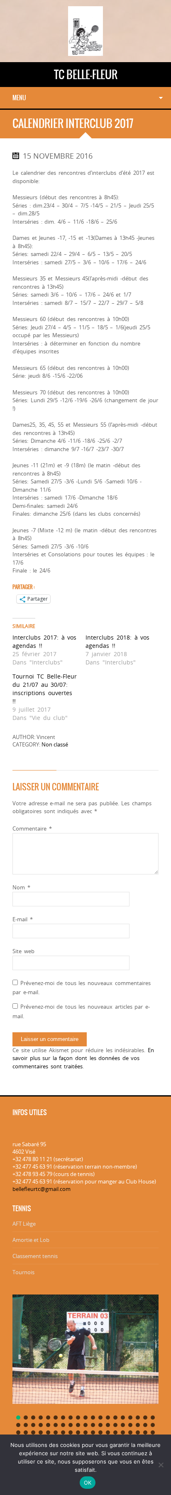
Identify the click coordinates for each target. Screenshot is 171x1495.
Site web (23, 951)
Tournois (23, 1272)
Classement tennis (35, 1256)
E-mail (22, 919)
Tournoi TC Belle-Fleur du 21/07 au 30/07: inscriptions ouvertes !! (44, 688)
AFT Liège (24, 1223)
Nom (21, 887)
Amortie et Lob (30, 1240)
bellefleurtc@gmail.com (41, 1189)
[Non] (160, 1465)
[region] (85, 1373)
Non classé (55, 744)
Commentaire (32, 828)
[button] (18, 1417)
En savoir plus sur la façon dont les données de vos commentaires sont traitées (83, 1058)
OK (88, 1482)
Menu (19, 97)
